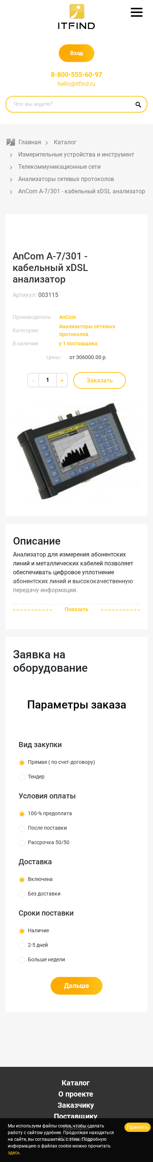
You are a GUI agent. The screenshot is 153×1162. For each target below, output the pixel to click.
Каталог (75, 1082)
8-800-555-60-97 (76, 74)
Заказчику (76, 1105)
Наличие (38, 930)
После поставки (47, 828)
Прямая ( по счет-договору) (61, 762)
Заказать (100, 380)
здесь (14, 1152)
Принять (137, 1127)
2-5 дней (38, 945)
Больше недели (46, 959)
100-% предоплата (50, 813)
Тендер (36, 776)
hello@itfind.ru (76, 83)
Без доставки (44, 894)
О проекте (75, 1094)
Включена (40, 879)
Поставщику (75, 1116)
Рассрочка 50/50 (48, 842)
